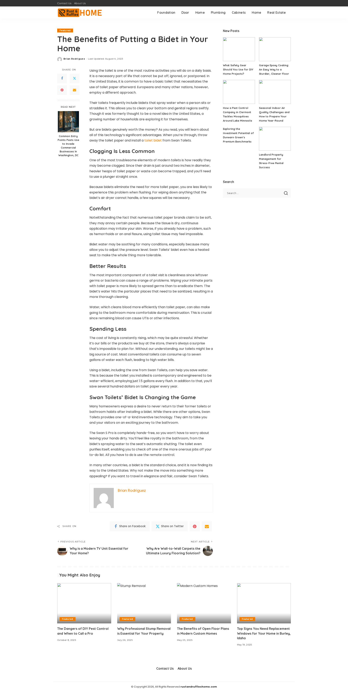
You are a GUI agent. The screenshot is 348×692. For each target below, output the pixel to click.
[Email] (74, 90)
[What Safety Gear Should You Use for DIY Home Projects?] (239, 49)
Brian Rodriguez (74, 58)
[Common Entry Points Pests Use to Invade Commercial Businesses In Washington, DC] (68, 121)
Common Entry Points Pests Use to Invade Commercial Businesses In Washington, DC (68, 145)
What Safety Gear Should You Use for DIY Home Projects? (238, 69)
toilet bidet (153, 140)
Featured (65, 30)
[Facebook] (62, 78)
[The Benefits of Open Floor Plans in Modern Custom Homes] (204, 603)
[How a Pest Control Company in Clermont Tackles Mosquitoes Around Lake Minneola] (239, 92)
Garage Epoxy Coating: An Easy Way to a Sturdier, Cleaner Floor (274, 69)
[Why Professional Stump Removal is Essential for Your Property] (144, 603)
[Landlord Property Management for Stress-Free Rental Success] (275, 139)
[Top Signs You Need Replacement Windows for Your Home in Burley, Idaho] (264, 603)
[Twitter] (74, 78)
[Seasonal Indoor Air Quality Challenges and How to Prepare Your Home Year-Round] (275, 92)
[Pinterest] (62, 90)
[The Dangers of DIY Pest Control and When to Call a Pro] (84, 603)
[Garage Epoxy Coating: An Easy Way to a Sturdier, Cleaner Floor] (275, 49)
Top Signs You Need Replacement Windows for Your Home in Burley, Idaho (264, 633)
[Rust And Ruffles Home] (80, 12)
